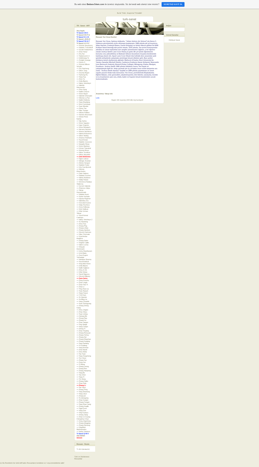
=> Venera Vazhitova (84, 131)
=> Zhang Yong (82, 389)
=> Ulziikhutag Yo (83, 58)
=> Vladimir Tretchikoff (85, 47)
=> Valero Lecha (82, 245)
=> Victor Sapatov (83, 123)
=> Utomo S (81, 62)
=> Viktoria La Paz (83, 98)
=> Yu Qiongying (82, 398)
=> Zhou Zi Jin (82, 270)
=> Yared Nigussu (83, 274)
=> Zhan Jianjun (82, 322)
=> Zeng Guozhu (83, 280)
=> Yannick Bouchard (84, 115)
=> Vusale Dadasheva (85, 50)
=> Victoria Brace (83, 150)
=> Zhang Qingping (83, 423)
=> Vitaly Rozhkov (83, 205)
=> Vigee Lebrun (82, 159)
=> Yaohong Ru (82, 75)
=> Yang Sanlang (83, 343)
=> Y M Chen (81, 295)
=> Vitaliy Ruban (82, 180)
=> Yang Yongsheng (84, 356)
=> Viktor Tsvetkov (83, 152)
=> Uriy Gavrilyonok (84, 167)
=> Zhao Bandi (82, 350)
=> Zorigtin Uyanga (83, 60)
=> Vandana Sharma (84, 259)
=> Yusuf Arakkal (83, 261)
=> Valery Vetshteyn (84, 83)
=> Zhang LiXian (82, 228)
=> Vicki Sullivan (82, 209)
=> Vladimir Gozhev (84, 175)
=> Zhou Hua (81, 224)
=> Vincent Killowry (83, 276)
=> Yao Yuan (81, 354)
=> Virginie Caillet (83, 243)
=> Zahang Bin (82, 316)
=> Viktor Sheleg (82, 136)
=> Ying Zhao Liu (83, 289)
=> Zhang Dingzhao (84, 339)
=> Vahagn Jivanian (84, 161)
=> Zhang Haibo (82, 381)
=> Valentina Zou (83, 201)
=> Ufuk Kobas (82, 272)
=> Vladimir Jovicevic (84, 142)
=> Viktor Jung (82, 70)
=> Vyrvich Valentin (83, 186)
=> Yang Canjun (82, 326)
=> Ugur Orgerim (83, 125)
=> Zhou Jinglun (82, 310)
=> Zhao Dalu (81, 383)
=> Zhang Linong (83, 366)
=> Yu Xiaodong (82, 222)
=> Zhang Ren (82, 368)
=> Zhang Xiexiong (83, 425)
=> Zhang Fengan (83, 402)
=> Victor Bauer (82, 94)
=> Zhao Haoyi (82, 52)
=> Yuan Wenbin (82, 106)
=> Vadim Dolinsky (83, 100)
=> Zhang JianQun (83, 230)
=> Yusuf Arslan (82, 140)
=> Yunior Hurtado (83, 196)
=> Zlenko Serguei (83, 163)
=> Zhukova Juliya (83, 188)
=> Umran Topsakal (84, 148)
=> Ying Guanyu (82, 412)
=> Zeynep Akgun (83, 73)
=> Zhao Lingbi (82, 282)
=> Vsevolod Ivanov (84, 203)
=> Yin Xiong (81, 379)
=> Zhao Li (80, 287)
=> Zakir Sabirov (83, 173)
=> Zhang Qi (81, 396)
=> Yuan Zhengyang (84, 303)
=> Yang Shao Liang (84, 404)
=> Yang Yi (80, 377)
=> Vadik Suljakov (83, 268)
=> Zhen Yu (81, 79)
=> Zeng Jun (81, 362)
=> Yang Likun (82, 394)
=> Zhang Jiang (82, 415)
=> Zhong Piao (82, 318)
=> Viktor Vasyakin (83, 154)
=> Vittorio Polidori (83, 112)
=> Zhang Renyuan (84, 333)
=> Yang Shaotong (83, 392)
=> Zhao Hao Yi (82, 285)
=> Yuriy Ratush (82, 291)
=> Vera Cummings (83, 104)
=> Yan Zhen (81, 375)
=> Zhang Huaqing (83, 341)
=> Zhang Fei (81, 320)
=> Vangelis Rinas (83, 144)
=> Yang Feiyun (82, 293)
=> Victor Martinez (83, 146)
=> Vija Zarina (81, 121)
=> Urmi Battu (81, 253)
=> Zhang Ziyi (81, 337)
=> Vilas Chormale (83, 234)
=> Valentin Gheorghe (84, 96)
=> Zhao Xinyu (82, 312)
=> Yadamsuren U (83, 56)
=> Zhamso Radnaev (84, 138)
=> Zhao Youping (83, 331)
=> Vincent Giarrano (84, 232)
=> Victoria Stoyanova (84, 45)
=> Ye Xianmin (82, 297)
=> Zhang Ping (82, 226)
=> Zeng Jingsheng (84, 421)
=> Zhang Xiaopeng (84, 371)
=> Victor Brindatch (83, 127)
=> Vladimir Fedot (83, 165)
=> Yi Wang (81, 364)
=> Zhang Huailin (83, 406)
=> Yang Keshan (82, 347)
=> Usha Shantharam (84, 251)
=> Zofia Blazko (82, 81)
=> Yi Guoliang (82, 345)
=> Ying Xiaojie (82, 324)
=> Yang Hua (81, 77)
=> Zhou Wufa (82, 352)
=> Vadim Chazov (83, 91)
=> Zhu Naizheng (83, 68)
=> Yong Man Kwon (84, 264)
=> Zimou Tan (81, 108)
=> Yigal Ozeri (82, 408)
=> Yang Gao (81, 410)
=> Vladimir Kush (83, 194)
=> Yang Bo (81, 373)
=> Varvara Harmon (84, 129)
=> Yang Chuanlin (83, 301)
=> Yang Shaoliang (83, 102)
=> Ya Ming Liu (82, 299)
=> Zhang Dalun (82, 240)
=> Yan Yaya (81, 387)
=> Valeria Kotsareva (84, 133)
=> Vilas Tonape (82, 110)
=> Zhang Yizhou (83, 335)
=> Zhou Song (82, 89)
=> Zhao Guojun (82, 400)
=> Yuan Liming (82, 314)
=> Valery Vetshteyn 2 (84, 219)
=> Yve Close (81, 358)
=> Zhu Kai (80, 54)
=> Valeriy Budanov (84, 177)
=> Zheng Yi (81, 329)
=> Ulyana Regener (84, 198)
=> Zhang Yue (82, 360)
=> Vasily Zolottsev (83, 431)
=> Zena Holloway (83, 207)
